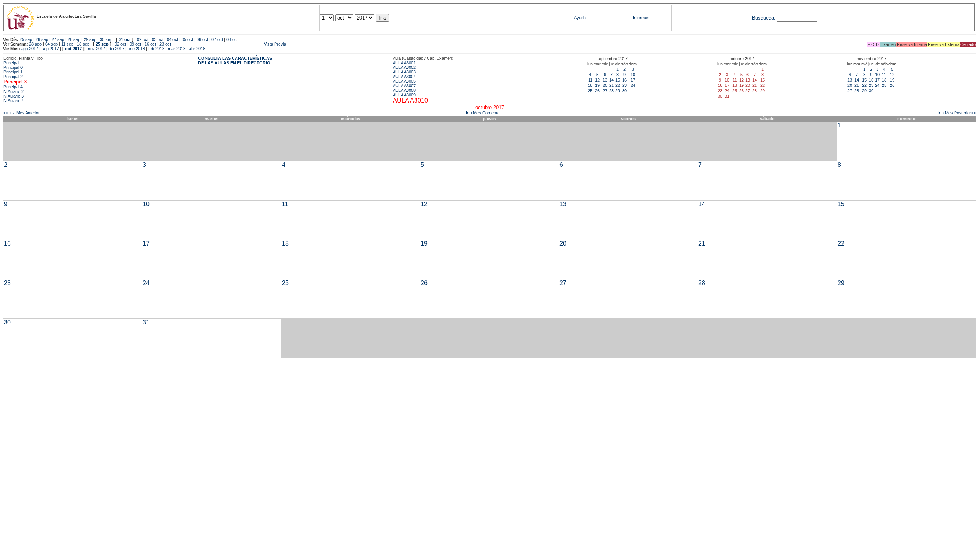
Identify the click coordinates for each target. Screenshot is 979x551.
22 (617, 85)
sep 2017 (50, 48)
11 (590, 80)
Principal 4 (13, 87)
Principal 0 (13, 67)
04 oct (172, 39)
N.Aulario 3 (13, 96)
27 (605, 90)
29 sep (90, 39)
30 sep (106, 39)
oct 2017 (73, 48)
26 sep (42, 39)
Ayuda (580, 17)
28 (611, 90)
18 (590, 85)
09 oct (135, 44)
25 (590, 90)
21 (611, 85)
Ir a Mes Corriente (482, 113)
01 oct (125, 39)
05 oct (187, 39)
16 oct (150, 44)
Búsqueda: (764, 18)
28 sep (74, 39)
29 (617, 90)
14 (611, 80)
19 (597, 85)
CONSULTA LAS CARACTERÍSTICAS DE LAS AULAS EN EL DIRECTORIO (235, 60)
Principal (11, 62)
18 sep (83, 44)
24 (633, 85)
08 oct (232, 39)
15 (617, 80)
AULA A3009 (404, 95)
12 (597, 80)
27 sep (58, 39)
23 (624, 85)
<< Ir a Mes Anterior (21, 113)
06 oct (202, 39)
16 (624, 80)
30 (624, 90)
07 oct (217, 39)
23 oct (165, 44)
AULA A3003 (404, 72)
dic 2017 (116, 48)
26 (597, 90)
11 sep (67, 44)
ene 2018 (136, 48)
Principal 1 (13, 72)
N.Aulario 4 (13, 100)
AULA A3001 (404, 62)
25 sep (26, 39)
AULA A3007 (404, 85)
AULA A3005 (404, 81)
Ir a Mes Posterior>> (957, 113)
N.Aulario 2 (13, 91)
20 (605, 85)
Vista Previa (229, 44)
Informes (641, 17)
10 (633, 74)
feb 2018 (156, 48)
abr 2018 (197, 48)
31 (146, 322)
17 (633, 80)
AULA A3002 (404, 67)
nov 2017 (96, 48)
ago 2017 (29, 48)
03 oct (157, 39)
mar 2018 (176, 48)
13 (605, 80)
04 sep (51, 44)
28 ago (35, 44)
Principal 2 (13, 76)
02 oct (142, 39)
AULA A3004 (404, 76)
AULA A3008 (404, 90)
